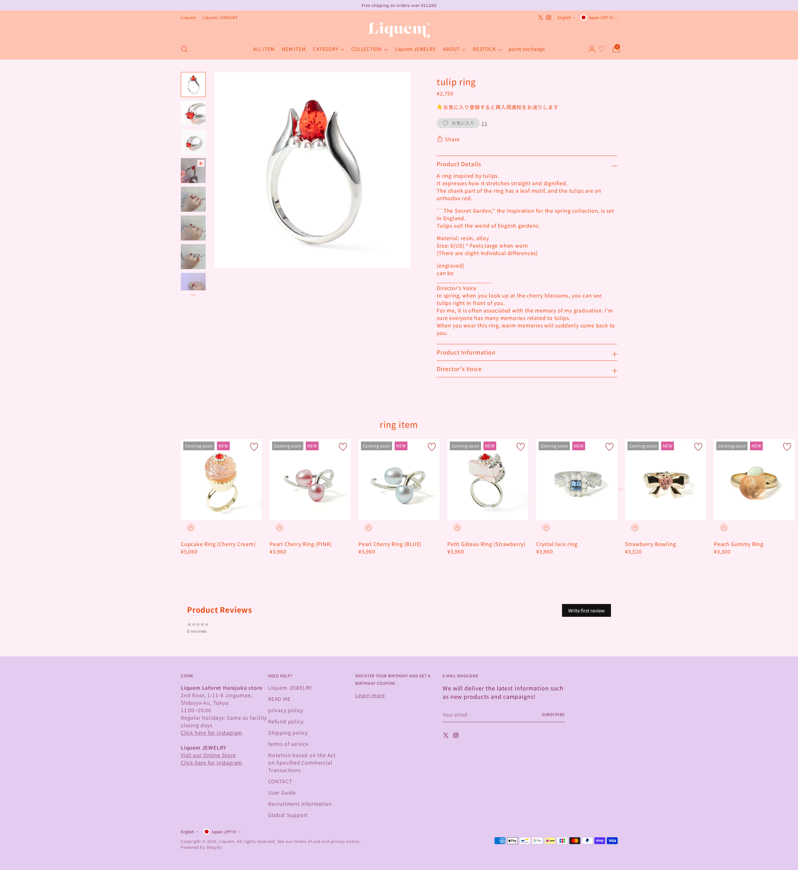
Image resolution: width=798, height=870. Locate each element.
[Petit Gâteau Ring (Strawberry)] (487, 479)
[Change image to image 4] (193, 170)
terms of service (288, 743)
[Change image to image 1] (193, 84)
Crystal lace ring (557, 544)
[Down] (193, 295)
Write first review (586, 610)
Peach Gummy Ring (738, 544)
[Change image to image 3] (193, 141)
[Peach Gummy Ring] (754, 479)
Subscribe (553, 714)
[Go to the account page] (589, 49)
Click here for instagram (211, 732)
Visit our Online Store (208, 755)
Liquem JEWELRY (290, 687)
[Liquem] (399, 30)
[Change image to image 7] (193, 256)
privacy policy (285, 710)
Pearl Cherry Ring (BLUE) (389, 544)
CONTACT (280, 781)
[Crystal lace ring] (576, 479)
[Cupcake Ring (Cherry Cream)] (221, 479)
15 (484, 123)
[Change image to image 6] (193, 227)
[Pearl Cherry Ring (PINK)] (310, 479)
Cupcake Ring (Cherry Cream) (218, 544)
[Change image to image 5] (193, 199)
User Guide (282, 792)
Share (452, 139)
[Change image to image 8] (193, 285)
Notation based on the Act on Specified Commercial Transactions (302, 762)
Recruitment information (300, 803)
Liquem (226, 841)
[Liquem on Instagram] (548, 17)
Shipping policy (288, 732)
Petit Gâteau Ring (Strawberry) (486, 544)
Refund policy (285, 721)
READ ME (279, 699)
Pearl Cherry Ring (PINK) (301, 544)
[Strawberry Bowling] (665, 479)
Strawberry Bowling (650, 544)
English (564, 17)
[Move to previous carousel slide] (623, 489)
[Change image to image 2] (193, 113)
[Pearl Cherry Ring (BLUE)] (399, 479)
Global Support (288, 815)
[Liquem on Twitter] (540, 17)
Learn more (370, 695)
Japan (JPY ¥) (600, 17)
